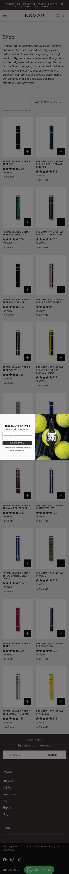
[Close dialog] (67, 416)
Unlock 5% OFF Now (17, 443)
